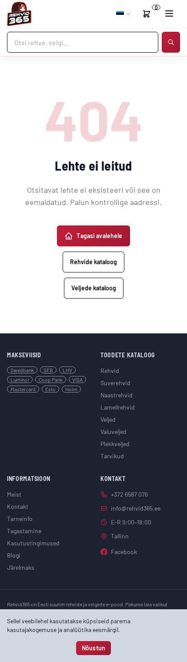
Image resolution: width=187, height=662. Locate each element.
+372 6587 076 (129, 494)
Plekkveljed (115, 443)
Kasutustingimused (33, 543)
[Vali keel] (123, 14)
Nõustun (93, 648)
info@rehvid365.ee (135, 508)
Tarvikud (112, 456)
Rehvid (109, 370)
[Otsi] (171, 42)
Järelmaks (20, 567)
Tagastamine (24, 530)
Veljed (108, 419)
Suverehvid (115, 382)
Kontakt (17, 506)
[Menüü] (169, 13)
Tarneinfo (20, 518)
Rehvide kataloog (93, 261)
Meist (14, 494)
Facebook (124, 551)
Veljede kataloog (93, 288)
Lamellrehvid (117, 407)
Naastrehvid (116, 395)
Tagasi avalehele (99, 235)
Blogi (13, 555)
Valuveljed (113, 431)
